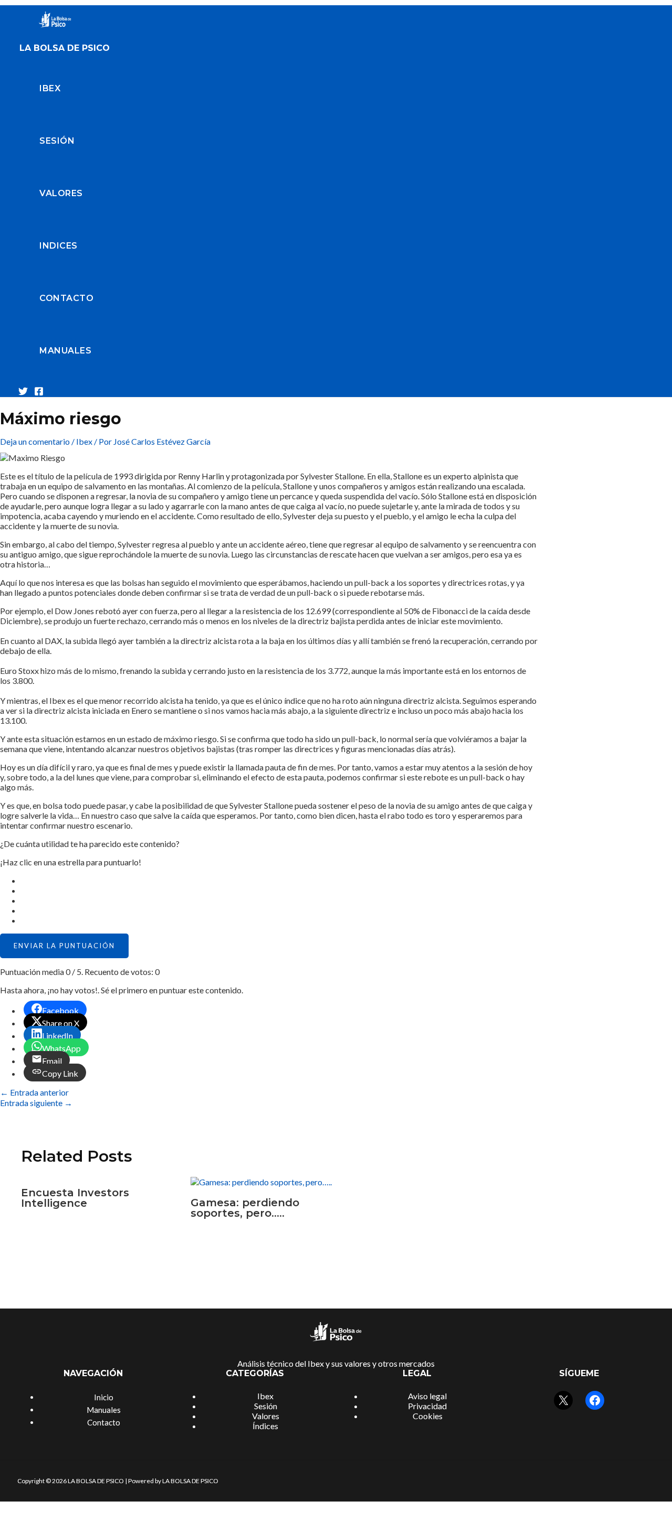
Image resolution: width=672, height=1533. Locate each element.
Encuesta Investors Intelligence (75, 1197)
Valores (61, 193)
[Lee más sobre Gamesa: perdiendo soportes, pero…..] (261, 1182)
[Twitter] (23, 393)
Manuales (65, 351)
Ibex (49, 88)
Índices (265, 1426)
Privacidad (427, 1406)
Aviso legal (427, 1396)
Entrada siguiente (36, 1103)
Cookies (428, 1416)
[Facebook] (39, 393)
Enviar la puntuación (64, 945)
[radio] (279, 880)
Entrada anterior (34, 1092)
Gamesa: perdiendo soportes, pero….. (245, 1207)
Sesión (57, 141)
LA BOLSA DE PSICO (64, 48)
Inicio (103, 1397)
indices (58, 246)
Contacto (66, 298)
